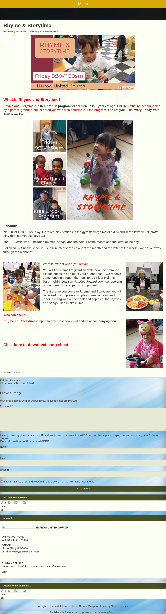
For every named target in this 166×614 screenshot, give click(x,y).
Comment (6, 406)
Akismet (153, 435)
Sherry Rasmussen (49, 31)
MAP (4, 572)
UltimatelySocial (106, 612)
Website (5, 469)
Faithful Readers (10, 380)
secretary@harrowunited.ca (24, 551)
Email (4, 458)
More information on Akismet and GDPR (24, 441)
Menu (83, 4)
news (18, 373)
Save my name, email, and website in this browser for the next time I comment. (49, 481)
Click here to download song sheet (35, 345)
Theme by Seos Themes (113, 606)
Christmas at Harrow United (17, 383)
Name (4, 446)
